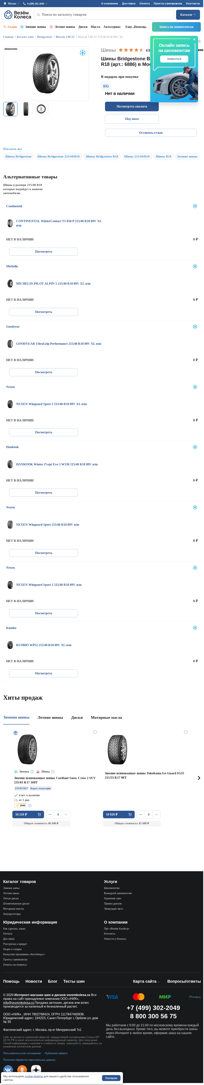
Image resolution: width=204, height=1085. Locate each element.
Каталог (186, 14)
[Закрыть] (194, 39)
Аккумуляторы (12, 913)
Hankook (12, 447)
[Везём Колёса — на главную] (18, 14)
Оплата (144, 3)
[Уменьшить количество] (50, 814)
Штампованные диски (16, 903)
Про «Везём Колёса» (116, 928)
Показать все (12, 148)
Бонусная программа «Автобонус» (24, 954)
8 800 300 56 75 (153, 1016)
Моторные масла (106, 717)
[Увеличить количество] (66, 814)
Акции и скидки (12, 949)
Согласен (111, 1078)
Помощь (140, 26)
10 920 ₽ (112, 814)
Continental (14, 206)
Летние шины (65, 26)
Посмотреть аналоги (132, 106)
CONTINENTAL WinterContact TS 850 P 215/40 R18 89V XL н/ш (59, 223)
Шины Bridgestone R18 (102, 156)
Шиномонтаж (112, 888)
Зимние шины (35, 26)
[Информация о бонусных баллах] (30, 805)
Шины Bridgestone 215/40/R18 (58, 156)
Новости (34, 981)
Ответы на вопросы (15, 964)
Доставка (128, 3)
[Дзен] (36, 1070)
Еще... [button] (130, 26)
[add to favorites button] (95, 732)
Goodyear (13, 326)
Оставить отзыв (151, 132)
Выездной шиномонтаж (118, 893)
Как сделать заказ (14, 928)
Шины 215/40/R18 (137, 156)
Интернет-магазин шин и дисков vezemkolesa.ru (52, 995)
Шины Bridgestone (18, 156)
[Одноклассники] (22, 1070)
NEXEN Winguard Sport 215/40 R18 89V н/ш (47, 524)
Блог (52, 981)
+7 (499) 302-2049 (153, 1007)
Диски (82, 26)
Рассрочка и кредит (15, 943)
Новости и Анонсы (115, 938)
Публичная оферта (56, 1053)
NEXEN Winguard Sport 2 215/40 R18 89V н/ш (49, 584)
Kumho (11, 628)
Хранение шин (112, 898)
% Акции (10, 26)
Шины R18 (164, 156)
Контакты (193, 3)
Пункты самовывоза (168, 3)
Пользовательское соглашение (22, 1053)
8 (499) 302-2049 (35, 3)
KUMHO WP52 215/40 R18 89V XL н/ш (44, 645)
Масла (95, 26)
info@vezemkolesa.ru (19, 1002)
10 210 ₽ (21, 814)
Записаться (174, 59)
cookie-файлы (34, 1076)
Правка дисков (113, 903)
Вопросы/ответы (184, 981)
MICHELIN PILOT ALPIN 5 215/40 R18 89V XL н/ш (53, 283)
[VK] (8, 1070)
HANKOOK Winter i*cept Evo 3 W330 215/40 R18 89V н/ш (57, 464)
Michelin (12, 266)
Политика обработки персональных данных (29, 1060)
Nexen (10, 387)
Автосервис (112, 26)
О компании (109, 3)
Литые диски (11, 898)
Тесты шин (74, 981)
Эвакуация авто (113, 908)
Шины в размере (22, 185)
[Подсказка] (32, 771)
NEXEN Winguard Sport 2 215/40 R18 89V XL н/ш (51, 404)
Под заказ (132, 118)
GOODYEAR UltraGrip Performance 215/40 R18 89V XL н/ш (58, 343)
